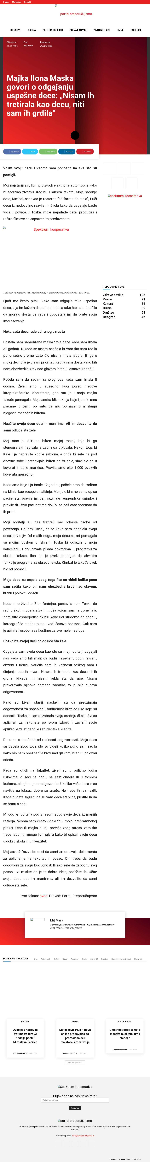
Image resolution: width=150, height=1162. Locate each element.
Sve (35, 959)
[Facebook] (125, 2)
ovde (43, 896)
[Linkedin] (135, 2)
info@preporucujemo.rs (83, 1135)
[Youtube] (145, 2)
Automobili (45, 959)
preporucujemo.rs (20, 1053)
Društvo (15, 30)
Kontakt (27, 2)
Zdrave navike (78, 30)
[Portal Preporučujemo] (75, 14)
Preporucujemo (52, 30)
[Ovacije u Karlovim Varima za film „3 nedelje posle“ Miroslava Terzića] (25, 995)
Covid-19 (94, 959)
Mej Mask (28, 45)
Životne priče (102, 30)
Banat (65, 959)
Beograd (74, 959)
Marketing (16, 2)
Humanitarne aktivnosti (121, 959)
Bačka (56, 959)
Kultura (136, 30)
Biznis (120, 30)
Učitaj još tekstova (74, 1063)
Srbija (32, 30)
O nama (6, 2)
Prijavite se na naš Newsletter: (75, 1096)
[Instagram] (130, 2)
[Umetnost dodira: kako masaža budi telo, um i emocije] (125, 995)
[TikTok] (140, 2)
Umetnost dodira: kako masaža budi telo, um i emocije (125, 1034)
